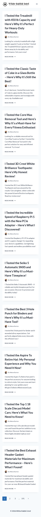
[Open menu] (37, 3)
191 (22, 499)
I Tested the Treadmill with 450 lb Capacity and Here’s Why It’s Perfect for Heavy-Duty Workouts (20, 24)
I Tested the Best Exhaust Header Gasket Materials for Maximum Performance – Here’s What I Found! (20, 459)
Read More (10, 56)
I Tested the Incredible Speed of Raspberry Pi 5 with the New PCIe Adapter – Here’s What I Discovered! (20, 221)
